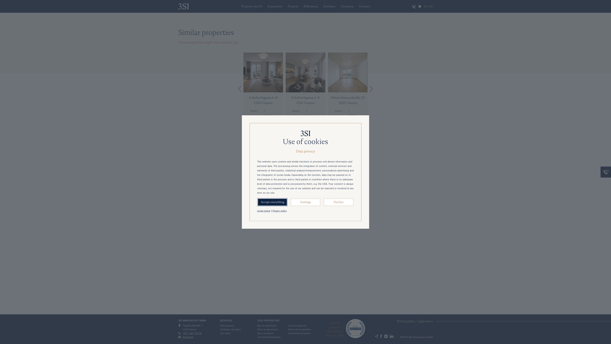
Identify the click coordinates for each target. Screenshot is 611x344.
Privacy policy (280, 211)
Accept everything (272, 202)
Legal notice (263, 211)
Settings (305, 202)
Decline (339, 202)
